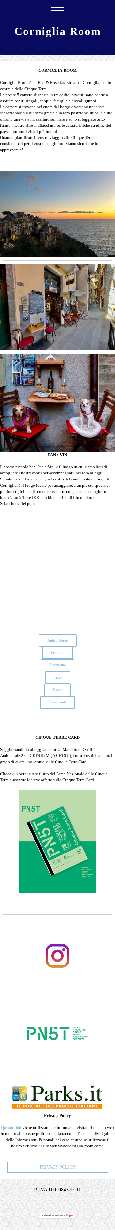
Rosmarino (57, 665)
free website (56, 1215)
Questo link (11, 1127)
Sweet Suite (57, 702)
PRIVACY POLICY (58, 1167)
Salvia (57, 690)
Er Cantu (57, 652)
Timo (58, 677)
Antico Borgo (57, 640)
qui (15, 774)
